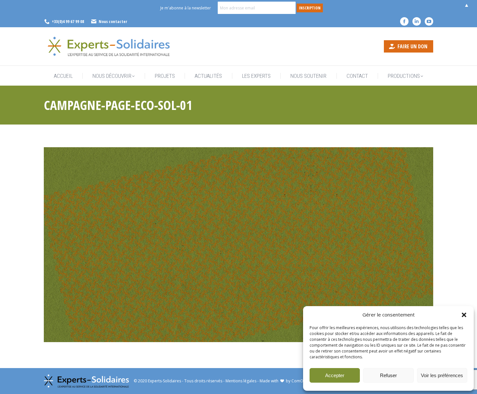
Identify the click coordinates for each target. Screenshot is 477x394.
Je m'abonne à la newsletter (185, 8)
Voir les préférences (442, 375)
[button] (464, 315)
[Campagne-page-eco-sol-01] (238, 244)
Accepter (334, 375)
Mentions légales (241, 381)
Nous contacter (113, 21)
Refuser (388, 375)
